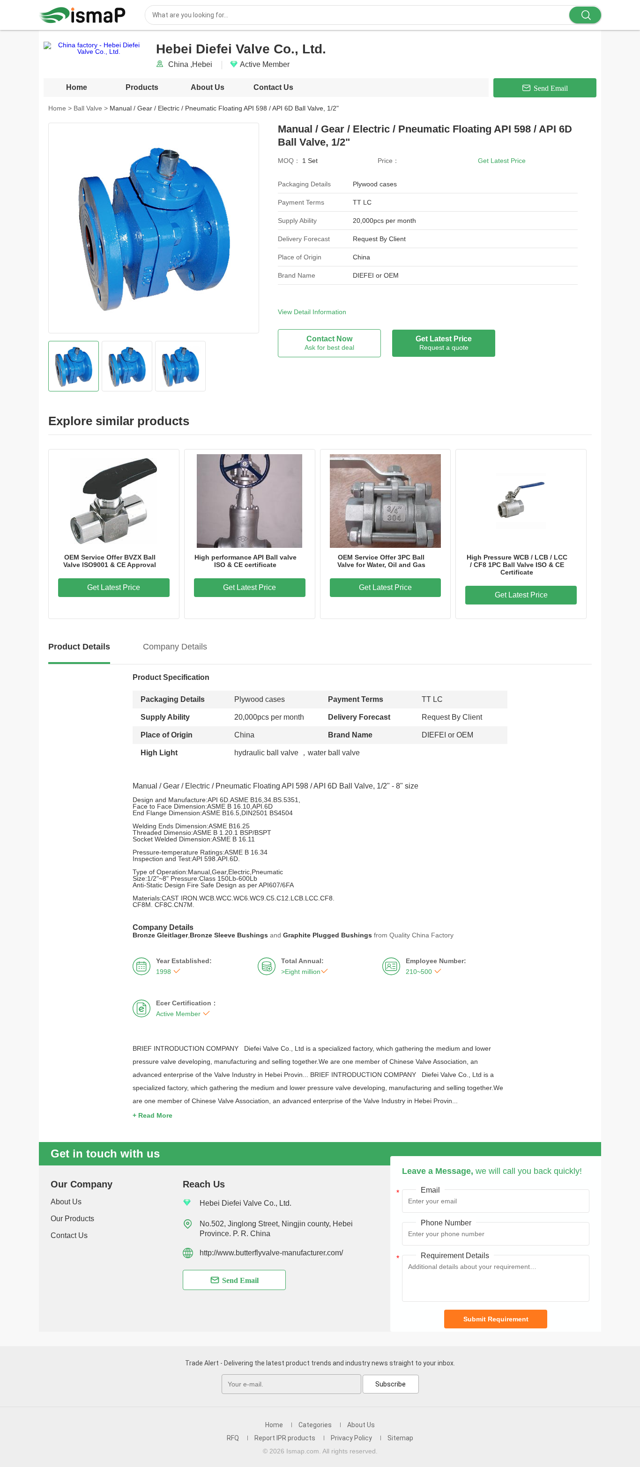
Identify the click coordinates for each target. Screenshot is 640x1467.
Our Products (72, 1219)
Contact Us (273, 87)
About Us (207, 87)
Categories (315, 1425)
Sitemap (400, 1438)
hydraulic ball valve (266, 753)
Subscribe (390, 1384)
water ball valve (334, 753)
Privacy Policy (351, 1438)
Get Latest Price (502, 160)
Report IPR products (284, 1438)
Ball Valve (91, 108)
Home (76, 87)
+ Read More (152, 1115)
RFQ (233, 1438)
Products (142, 87)
